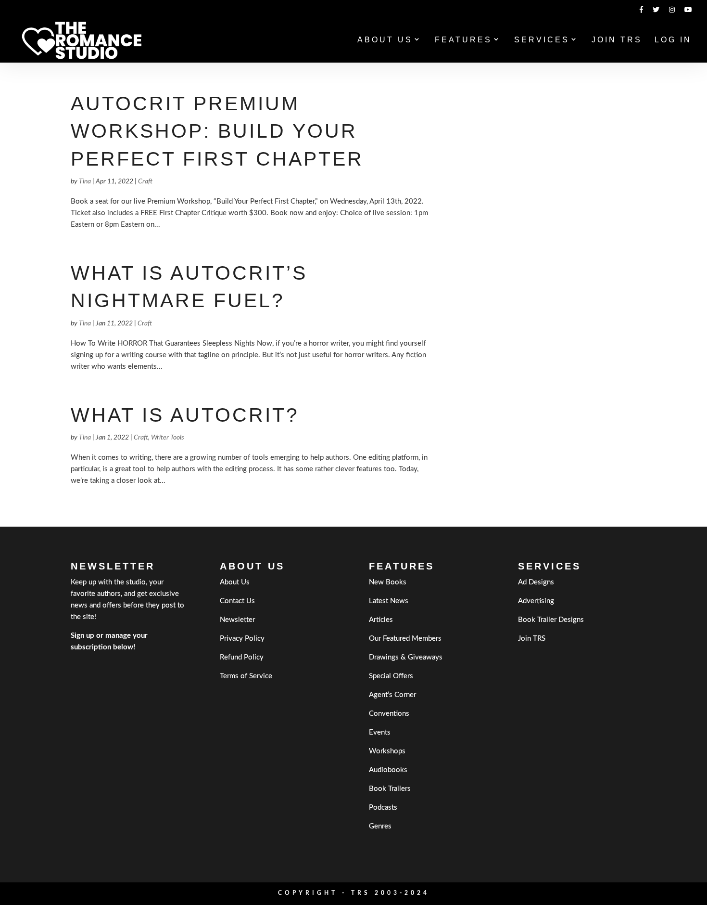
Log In (673, 40)
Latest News (388, 601)
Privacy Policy (242, 638)
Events (380, 732)
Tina (85, 181)
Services (541, 40)
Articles (381, 619)
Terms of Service (246, 676)
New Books (387, 582)
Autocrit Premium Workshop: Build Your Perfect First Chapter (217, 131)
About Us (385, 40)
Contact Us (237, 601)
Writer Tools (167, 437)
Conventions (389, 713)
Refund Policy (242, 657)
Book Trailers (390, 788)
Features (463, 40)
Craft (145, 181)
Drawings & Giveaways (405, 657)
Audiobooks (388, 770)
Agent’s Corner (392, 694)
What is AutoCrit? (185, 415)
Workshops (387, 751)
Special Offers (391, 676)
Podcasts (383, 807)
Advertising (536, 601)
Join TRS (617, 40)
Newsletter (237, 619)
